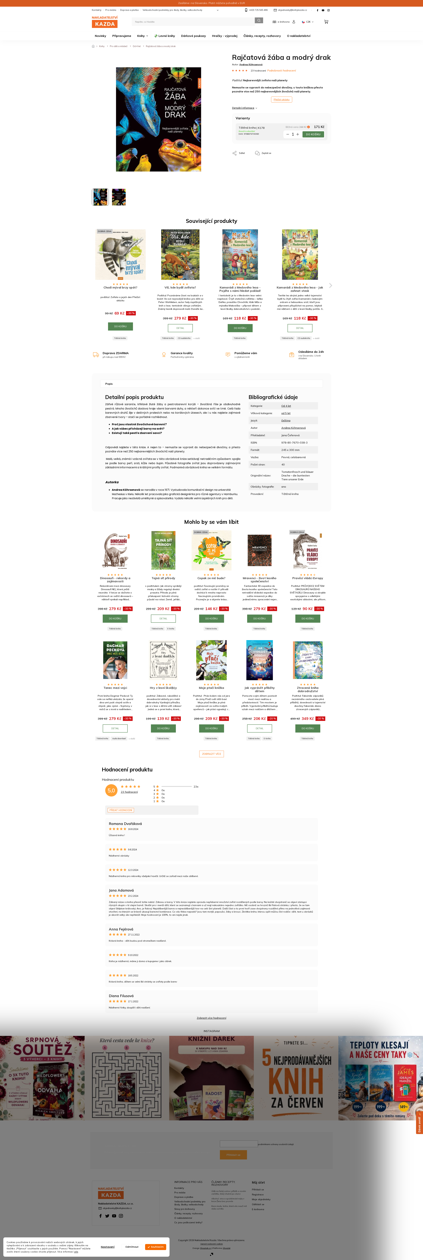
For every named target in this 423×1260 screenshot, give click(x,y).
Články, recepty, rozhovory (188, 1213)
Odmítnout (131, 1247)
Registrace (258, 1194)
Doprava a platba (129, 10)
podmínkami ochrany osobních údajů (276, 1144)
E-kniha (170, 629)
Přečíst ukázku (282, 99)
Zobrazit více (211, 753)
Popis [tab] (109, 383)
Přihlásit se (233, 1154)
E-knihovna (258, 1209)
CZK (308, 21)
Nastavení (108, 1247)
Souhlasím (157, 1247)
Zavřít (281, 151)
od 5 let (286, 413)
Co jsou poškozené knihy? (188, 1222)
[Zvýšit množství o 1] (298, 135)
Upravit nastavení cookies (211, 1244)
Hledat (259, 20)
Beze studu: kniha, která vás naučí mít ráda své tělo (229, 1207)
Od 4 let (286, 405)
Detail (180, 328)
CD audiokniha (184, 338)
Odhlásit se (258, 1204)
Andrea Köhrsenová (293, 427)
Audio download (119, 738)
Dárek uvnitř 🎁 (419, 1122)
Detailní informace (243, 108)
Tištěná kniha (120, 338)
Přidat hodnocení (121, 810)
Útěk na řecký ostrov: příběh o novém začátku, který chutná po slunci (228, 1192)
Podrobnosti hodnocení (281, 70)
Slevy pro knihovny (184, 1208)
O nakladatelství (183, 1217)
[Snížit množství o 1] (288, 135)
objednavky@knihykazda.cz (117, 1208)
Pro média (110, 10)
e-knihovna (284, 21)
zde (76, 1251)
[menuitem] (100, 36)
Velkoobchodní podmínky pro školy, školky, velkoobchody (172, 10)
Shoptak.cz (205, 1248)
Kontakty (97, 10)
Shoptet (226, 1248)
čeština (285, 420)
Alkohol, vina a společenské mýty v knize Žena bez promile (227, 1200)
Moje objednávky (261, 1199)
